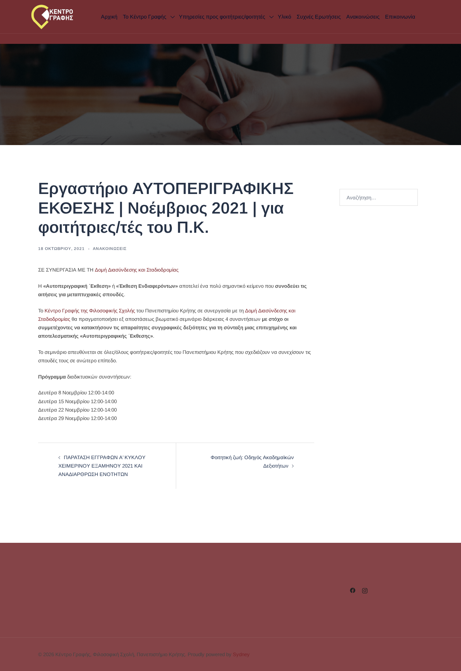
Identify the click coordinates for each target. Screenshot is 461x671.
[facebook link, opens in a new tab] (352, 590)
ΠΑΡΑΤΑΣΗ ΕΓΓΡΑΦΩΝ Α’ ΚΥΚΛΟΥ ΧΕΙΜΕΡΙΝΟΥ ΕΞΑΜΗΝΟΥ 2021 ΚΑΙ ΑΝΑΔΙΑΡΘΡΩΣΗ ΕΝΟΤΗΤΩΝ (101, 465)
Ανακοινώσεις (363, 17)
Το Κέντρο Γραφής (144, 17)
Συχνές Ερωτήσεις (319, 17)
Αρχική (109, 17)
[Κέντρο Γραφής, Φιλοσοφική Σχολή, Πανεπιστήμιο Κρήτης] (59, 16)
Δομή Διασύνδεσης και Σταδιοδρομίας (137, 270)
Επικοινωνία (400, 17)
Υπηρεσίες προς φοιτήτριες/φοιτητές (222, 17)
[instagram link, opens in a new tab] (365, 590)
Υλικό (284, 17)
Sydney (241, 654)
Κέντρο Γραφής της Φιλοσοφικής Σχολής (89, 310)
